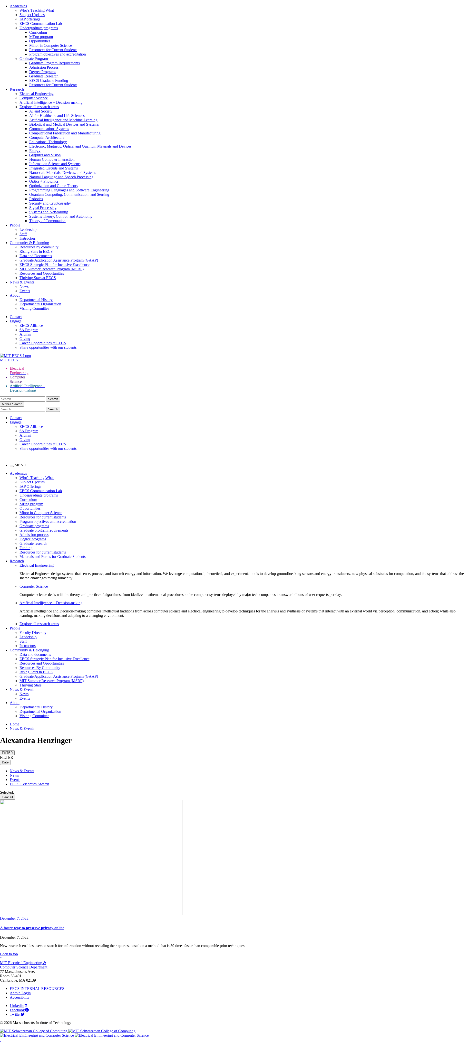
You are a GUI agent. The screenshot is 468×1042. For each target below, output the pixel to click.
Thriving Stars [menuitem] (30, 685)
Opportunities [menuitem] (30, 508)
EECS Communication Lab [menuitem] (41, 491)
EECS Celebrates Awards (29, 784)
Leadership (28, 229)
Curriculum (38, 32)
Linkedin (17, 1006)
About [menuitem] (15, 703)
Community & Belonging (29, 243)
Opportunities (39, 41)
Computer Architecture (46, 137)
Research (17, 89)
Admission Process (43, 67)
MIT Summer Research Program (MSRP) (52, 269)
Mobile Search (12, 404)
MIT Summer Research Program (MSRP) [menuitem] (52, 681)
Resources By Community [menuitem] (40, 668)
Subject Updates (32, 15)
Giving (25, 339)
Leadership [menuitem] (28, 637)
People (15, 225)
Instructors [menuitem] (28, 646)
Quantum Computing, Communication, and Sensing (69, 194)
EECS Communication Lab (41, 23)
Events (25, 291)
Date (5, 762)
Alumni (25, 334)
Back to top (9, 954)
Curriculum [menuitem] (28, 500)
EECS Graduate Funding (48, 80)
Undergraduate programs (39, 28)
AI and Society (40, 111)
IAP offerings (30, 19)
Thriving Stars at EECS (38, 278)
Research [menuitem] (17, 561)
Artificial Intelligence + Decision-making (51, 102)
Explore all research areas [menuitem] (39, 624)
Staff (23, 234)
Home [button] (14, 724)
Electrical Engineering (37, 94)
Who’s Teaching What (37, 10)
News (24, 286)
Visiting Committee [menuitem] (34, 716)
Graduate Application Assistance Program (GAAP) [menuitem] (59, 676)
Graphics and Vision (45, 155)
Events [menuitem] (25, 698)
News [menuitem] (24, 694)
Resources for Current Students (53, 50)
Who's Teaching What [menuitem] (37, 478)
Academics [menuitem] (18, 473)
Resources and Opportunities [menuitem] (42, 663)
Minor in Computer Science (50, 45)
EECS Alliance (31, 325)
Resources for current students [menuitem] (43, 517)
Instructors (28, 238)
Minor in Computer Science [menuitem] (41, 513)
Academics (18, 6)
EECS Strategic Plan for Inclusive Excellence (54, 265)
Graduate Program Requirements (54, 63)
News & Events (22, 282)
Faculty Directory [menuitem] (33, 632)
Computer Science (34, 98)
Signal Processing (43, 208)
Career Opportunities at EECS (43, 343)
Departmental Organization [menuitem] (40, 711)
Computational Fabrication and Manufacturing (64, 133)
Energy (34, 151)
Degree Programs (42, 72)
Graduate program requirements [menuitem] (44, 530)
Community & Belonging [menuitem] (29, 650)
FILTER (7, 753)
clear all (7, 797)
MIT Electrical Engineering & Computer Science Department (23, 965)
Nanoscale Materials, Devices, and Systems (62, 172)
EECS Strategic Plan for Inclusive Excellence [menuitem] (54, 659)
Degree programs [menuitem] (33, 539)
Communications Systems (49, 129)
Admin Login (20, 993)
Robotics (36, 199)
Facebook (17, 1010)
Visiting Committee (34, 308)
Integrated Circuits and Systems (53, 168)
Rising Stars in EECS (36, 251)
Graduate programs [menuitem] (34, 526)
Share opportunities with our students (48, 347)
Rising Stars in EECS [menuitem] (36, 672)
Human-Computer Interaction (52, 159)
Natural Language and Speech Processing (61, 177)
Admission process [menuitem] (34, 535)
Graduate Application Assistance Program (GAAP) (59, 260)
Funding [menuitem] (26, 548)
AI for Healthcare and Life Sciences (57, 115)
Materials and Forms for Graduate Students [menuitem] (53, 556)
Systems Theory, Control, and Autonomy (60, 216)
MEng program (41, 37)
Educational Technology (48, 142)
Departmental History (36, 300)
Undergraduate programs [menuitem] (39, 495)
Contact (16, 317)
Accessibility (19, 997)
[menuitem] (244, 565)
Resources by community (39, 247)
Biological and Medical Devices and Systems (64, 124)
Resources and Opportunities (42, 273)
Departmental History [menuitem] (36, 707)
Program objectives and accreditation (57, 54)
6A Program (29, 330)
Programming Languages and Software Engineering (69, 190)
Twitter (15, 1014)
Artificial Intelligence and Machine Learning (63, 120)
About (15, 295)
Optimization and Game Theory (53, 186)
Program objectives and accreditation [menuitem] (48, 521)
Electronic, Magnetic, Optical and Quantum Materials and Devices (80, 146)
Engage (15, 321)
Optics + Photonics (43, 181)
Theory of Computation (47, 221)
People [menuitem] (15, 628)
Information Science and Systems (54, 164)
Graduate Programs (34, 58)
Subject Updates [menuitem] (32, 482)
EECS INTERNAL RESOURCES (37, 988)
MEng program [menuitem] (31, 504)
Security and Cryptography (50, 203)
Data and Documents (36, 256)
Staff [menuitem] (23, 641)
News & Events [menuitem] (22, 689)
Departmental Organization (40, 304)
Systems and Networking (48, 212)
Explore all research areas (39, 107)
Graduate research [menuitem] (33, 543)
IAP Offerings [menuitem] (30, 486)
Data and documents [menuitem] (35, 654)
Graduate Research (43, 76)
